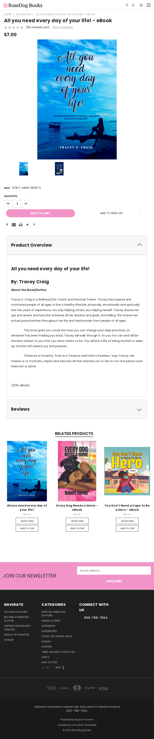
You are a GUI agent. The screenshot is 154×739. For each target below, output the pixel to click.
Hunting (47, 646)
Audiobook (48, 626)
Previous (4, 473)
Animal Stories (51, 620)
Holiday (46, 641)
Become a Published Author (16, 618)
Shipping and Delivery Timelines (17, 627)
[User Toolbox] (133, 5)
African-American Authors (53, 613)
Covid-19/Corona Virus (57, 636)
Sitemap (9, 640)
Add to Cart (27, 528)
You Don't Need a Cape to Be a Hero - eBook (127, 508)
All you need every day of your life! (27, 508)
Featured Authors (15, 612)
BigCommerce (84, 719)
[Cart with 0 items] (141, 5)
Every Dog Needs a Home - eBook (77, 508)
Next (149, 473)
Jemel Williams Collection (58, 652)
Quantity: (11, 196)
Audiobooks (49, 631)
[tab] (77, 245)
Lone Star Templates (84, 725)
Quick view (27, 521)
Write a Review (62, 27)
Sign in (8, 634)
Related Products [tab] (74, 433)
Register (23, 634)
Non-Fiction (49, 662)
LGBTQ (45, 657)
